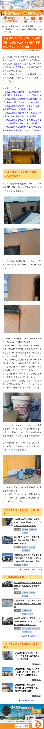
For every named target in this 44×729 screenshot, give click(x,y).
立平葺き (19, 67)
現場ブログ (15, 26)
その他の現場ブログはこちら (30, 700)
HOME (5, 26)
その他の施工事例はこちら (31, 569)
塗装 (23, 184)
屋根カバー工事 (20, 64)
